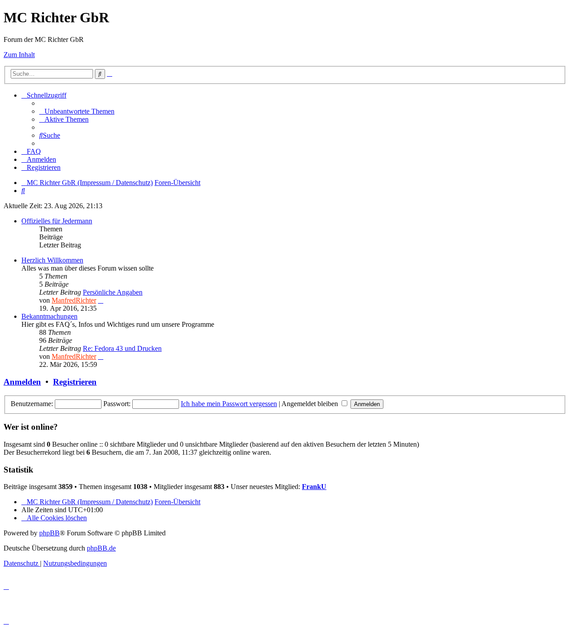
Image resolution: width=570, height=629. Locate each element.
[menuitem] (76, 111)
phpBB (49, 533)
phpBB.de (101, 548)
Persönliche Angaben (112, 292)
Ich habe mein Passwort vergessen (229, 403)
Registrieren (75, 381)
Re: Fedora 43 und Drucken (122, 348)
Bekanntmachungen (49, 316)
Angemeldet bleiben (310, 403)
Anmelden (22, 381)
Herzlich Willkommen (52, 260)
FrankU (314, 486)
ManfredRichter (74, 300)
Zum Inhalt (19, 54)
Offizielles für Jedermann (56, 221)
